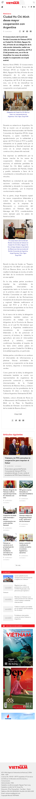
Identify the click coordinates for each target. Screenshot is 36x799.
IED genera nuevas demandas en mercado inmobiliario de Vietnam (26, 493)
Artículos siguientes (13, 434)
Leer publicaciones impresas (14, 626)
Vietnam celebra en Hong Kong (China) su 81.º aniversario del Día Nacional (25, 518)
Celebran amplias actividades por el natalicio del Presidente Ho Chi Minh (24, 608)
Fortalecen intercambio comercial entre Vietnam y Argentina (23, 617)
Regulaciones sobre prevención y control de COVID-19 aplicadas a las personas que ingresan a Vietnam (16, 588)
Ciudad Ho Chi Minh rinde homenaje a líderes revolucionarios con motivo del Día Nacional (9, 520)
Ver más (18, 565)
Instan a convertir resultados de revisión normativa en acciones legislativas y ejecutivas (25, 548)
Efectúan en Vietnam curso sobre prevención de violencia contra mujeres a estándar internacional (24, 599)
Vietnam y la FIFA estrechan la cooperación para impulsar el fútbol (17, 460)
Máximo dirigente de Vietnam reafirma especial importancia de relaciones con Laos (10, 493)
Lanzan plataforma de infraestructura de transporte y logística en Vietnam (23, 577)
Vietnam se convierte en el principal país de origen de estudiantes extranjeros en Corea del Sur (8, 549)
